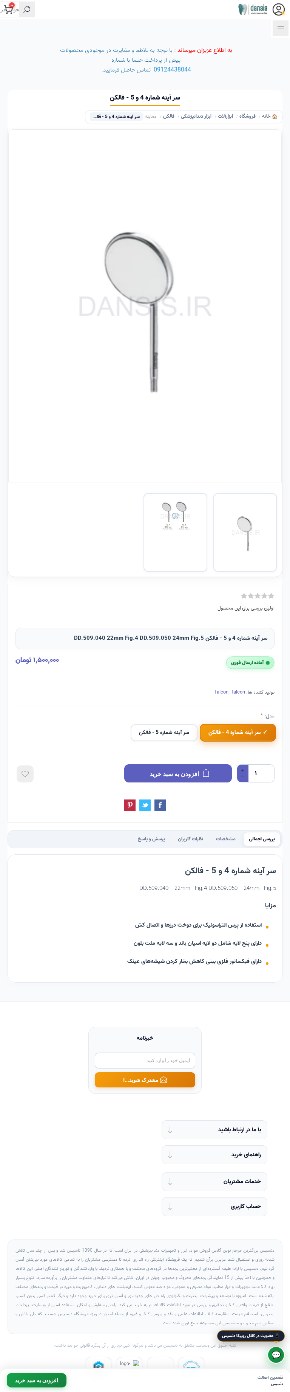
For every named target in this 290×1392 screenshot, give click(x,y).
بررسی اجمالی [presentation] (262, 839)
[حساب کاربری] (278, 9)
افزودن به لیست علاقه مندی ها (25, 773)
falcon (221, 692)
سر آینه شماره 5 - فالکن (164, 732)
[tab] (262, 839)
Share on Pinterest (130, 805)
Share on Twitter (145, 805)
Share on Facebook (160, 805)
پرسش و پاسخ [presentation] (151, 839)
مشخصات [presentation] (226, 839)
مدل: (269, 716)
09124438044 (172, 70)
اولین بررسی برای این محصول (246, 608)
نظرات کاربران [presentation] (190, 839)
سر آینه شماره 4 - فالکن (234, 732)
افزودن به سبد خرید (36, 1380)
